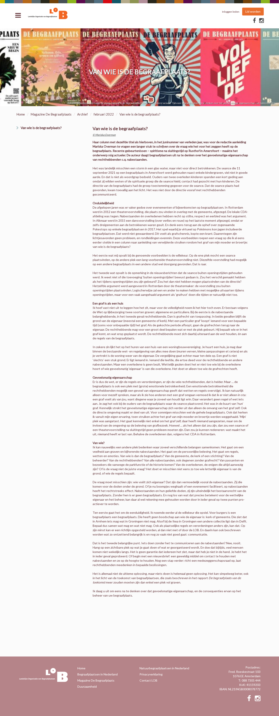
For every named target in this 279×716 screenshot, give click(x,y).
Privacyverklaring (151, 674)
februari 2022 (104, 114)
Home (20, 114)
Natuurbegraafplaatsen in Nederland (164, 668)
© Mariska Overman (104, 134)
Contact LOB (148, 680)
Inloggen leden (230, 11)
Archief (82, 114)
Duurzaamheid (87, 686)
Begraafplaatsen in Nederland (97, 674)
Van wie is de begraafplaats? (41, 128)
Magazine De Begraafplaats (51, 114)
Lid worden (252, 11)
